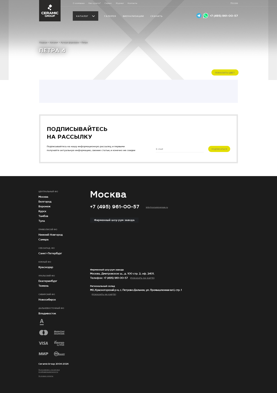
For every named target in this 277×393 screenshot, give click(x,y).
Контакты (132, 3)
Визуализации (133, 16)
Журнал (120, 3)
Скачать (156, 16)
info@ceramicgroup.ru (157, 207)
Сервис (108, 3)
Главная (43, 42)
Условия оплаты (45, 376)
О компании (79, 3)
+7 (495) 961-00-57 (224, 16)
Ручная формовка (70, 42)
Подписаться (219, 149)
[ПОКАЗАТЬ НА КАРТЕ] (142, 278)
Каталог (82, 16)
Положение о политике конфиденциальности (49, 371)
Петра (84, 42)
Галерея (110, 16)
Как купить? (94, 3)
